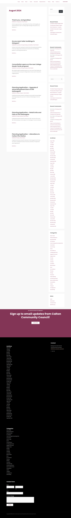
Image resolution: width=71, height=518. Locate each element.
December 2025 (53, 155)
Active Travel (52, 235)
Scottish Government (54, 278)
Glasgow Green (52, 256)
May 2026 (51, 146)
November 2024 (53, 179)
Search (51, 9)
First (7, 488)
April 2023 (52, 213)
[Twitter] (52, 351)
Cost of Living (52, 246)
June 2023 (52, 209)
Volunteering (52, 289)
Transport (21, 93)
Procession (52, 274)
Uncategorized (18, 21)
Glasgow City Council (53, 254)
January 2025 (52, 176)
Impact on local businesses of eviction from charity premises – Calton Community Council (55, 63)
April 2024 (52, 191)
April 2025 (52, 170)
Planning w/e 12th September (55, 53)
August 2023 (52, 205)
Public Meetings (53, 276)
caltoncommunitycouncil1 (54, 51)
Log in (51, 299)
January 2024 (52, 196)
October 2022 (52, 224)
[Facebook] (51, 351)
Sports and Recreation (54, 280)
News (26, 1)
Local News (52, 263)
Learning (51, 259)
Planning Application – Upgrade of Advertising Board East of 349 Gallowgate (25, 89)
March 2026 (52, 150)
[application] (27, 1)
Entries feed (52, 300)
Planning (25, 44)
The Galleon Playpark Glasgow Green (56, 23)
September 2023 (53, 204)
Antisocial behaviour (53, 237)
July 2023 (51, 207)
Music (51, 267)
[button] (65, 2)
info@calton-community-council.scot (57, 348)
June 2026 (52, 144)
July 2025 (51, 165)
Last (16, 488)
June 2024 (52, 187)
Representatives (42, 1)
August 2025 (52, 163)
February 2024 (52, 194)
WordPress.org (52, 304)
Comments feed (53, 302)
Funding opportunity (54, 252)
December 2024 (53, 178)
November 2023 (53, 200)
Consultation (18, 44)
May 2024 (51, 189)
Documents (36, 1)
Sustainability (30, 44)
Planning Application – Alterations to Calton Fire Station (26, 135)
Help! (53, 1)
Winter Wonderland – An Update (55, 27)
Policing (51, 272)
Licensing (51, 261)
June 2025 (52, 166)
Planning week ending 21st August (56, 25)
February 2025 (52, 174)
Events (31, 1)
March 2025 (52, 172)
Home (19, 1)
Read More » (14, 29)
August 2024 (52, 183)
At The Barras (52, 241)
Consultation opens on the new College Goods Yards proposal (26, 65)
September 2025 (53, 161)
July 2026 (51, 142)
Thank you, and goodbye (21, 20)
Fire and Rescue (53, 250)
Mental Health (52, 265)
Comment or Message (10, 496)
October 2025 (52, 159)
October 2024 (52, 181)
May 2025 (51, 168)
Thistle (51, 284)
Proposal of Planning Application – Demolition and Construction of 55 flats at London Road (56, 67)
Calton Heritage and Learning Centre (56, 243)
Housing (22, 44)
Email (8, 491)
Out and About (52, 269)
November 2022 (53, 222)
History (49, 1)
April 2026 (52, 148)
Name (8, 485)
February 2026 (52, 152)
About (22, 1)
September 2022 (53, 226)
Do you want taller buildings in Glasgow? (23, 42)
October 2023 (52, 202)
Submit (9, 504)
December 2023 (53, 198)
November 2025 (53, 157)
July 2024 (51, 185)
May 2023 (51, 211)
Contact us (57, 1)
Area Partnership (53, 239)
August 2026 (52, 140)
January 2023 (52, 218)
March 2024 (52, 192)
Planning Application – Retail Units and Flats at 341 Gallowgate (26, 113)
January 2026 (52, 153)
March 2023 (52, 215)
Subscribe (35, 322)
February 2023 (52, 217)
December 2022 (53, 220)
